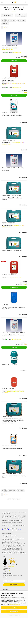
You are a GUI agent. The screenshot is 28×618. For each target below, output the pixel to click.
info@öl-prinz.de (10, 566)
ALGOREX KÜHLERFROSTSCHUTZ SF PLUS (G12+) (12, 167)
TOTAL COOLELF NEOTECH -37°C (9, 446)
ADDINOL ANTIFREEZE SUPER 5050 (9, 364)
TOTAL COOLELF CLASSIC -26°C (9, 274)
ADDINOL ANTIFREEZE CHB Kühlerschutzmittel (12, 473)
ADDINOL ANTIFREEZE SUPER (8, 140)
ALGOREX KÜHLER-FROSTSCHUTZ (9, 45)
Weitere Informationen (14, 615)
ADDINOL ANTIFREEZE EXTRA (8, 223)
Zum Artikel (14, 60)
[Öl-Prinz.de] (14, 2)
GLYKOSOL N (5, 304)
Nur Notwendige (14, 611)
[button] (2, 20)
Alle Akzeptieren (14, 607)
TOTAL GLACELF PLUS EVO (8, 388)
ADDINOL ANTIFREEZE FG (7, 416)
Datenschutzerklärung (15, 604)
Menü (2, 2)
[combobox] (12, 20)
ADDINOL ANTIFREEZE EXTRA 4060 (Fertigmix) (12, 250)
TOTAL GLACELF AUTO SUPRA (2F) (9, 78)
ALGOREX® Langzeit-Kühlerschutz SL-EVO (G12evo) (13, 332)
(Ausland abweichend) (16, 52)
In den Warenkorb (14, 287)
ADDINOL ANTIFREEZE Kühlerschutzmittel (11, 195)
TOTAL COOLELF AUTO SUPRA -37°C (10, 112)
